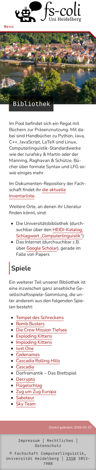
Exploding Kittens (34, 336)
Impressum (29, 440)
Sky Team (26, 404)
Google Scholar (41, 248)
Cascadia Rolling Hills (38, 361)
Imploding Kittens (34, 342)
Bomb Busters (30, 324)
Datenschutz (48, 445)
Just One (25, 348)
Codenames (28, 354)
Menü (9, 26)
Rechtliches (60, 440)
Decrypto (25, 379)
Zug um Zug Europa (36, 391)
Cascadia (25, 367)
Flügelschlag (29, 385)
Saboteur (25, 398)
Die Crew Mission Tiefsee (41, 330)
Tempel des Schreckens (40, 317)
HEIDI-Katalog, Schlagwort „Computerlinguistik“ (49, 233)
